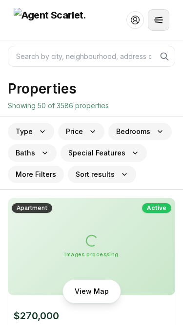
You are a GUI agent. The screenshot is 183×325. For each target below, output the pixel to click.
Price (74, 131)
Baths (25, 153)
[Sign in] (135, 20)
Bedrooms (133, 131)
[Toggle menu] (158, 20)
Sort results (95, 174)
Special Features (96, 153)
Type (24, 131)
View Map (92, 291)
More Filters (36, 174)
